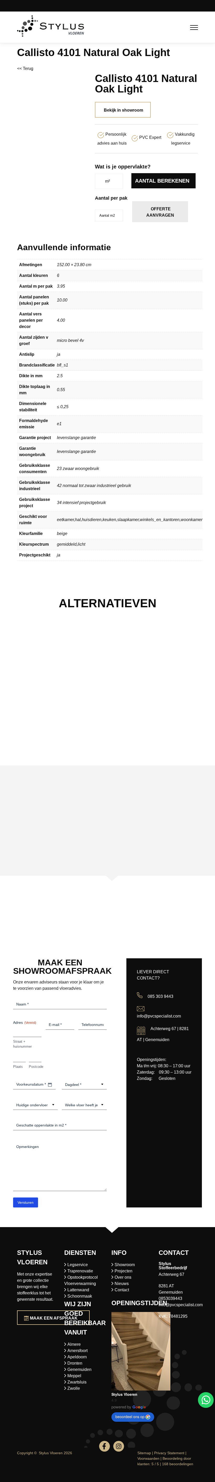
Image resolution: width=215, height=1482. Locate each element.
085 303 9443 (160, 996)
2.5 (60, 376)
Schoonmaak (79, 1296)
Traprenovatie (80, 1271)
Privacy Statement (169, 1453)
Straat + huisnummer (22, 1044)
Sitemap (144, 1453)
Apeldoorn (77, 1357)
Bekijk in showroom (123, 110)
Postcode (35, 1067)
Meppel (74, 1376)
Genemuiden (79, 1369)
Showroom (125, 1264)
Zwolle (73, 1388)
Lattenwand (78, 1290)
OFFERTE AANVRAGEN (160, 212)
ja (58, 354)
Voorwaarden (148, 1458)
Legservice (77, 1264)
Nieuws (122, 1283)
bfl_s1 (62, 365)
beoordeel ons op (129, 1416)
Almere (74, 1344)
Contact (122, 1290)
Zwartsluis (77, 1382)
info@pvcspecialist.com (159, 1016)
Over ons (123, 1277)
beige (62, 533)
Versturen (26, 1202)
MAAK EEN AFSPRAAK (54, 1318)
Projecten (123, 1271)
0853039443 (170, 1298)
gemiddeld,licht (71, 544)
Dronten (74, 1363)
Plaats (18, 1067)
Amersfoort (77, 1350)
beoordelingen (177, 1464)
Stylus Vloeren (124, 1394)
